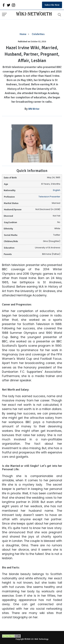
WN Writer (34, 109)
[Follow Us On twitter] (8, 5)
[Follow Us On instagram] (13, 5)
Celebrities (38, 34)
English (56, 190)
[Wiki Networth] (33, 14)
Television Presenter (49, 196)
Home (23, 34)
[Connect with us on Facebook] (3, 5)
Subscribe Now (52, 4)
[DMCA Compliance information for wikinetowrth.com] (32, 636)
